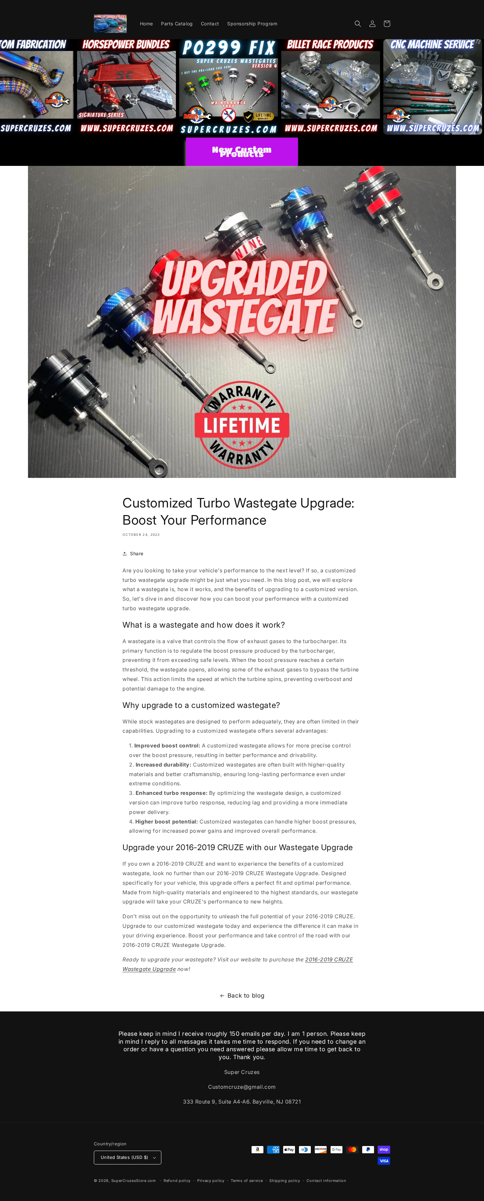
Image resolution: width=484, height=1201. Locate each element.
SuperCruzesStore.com (133, 1180)
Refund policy (177, 1180)
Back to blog (246, 995)
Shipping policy (284, 1180)
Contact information (326, 1180)
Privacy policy (211, 1180)
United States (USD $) (124, 1157)
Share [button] (137, 553)
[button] (358, 23)
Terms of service (247, 1180)
